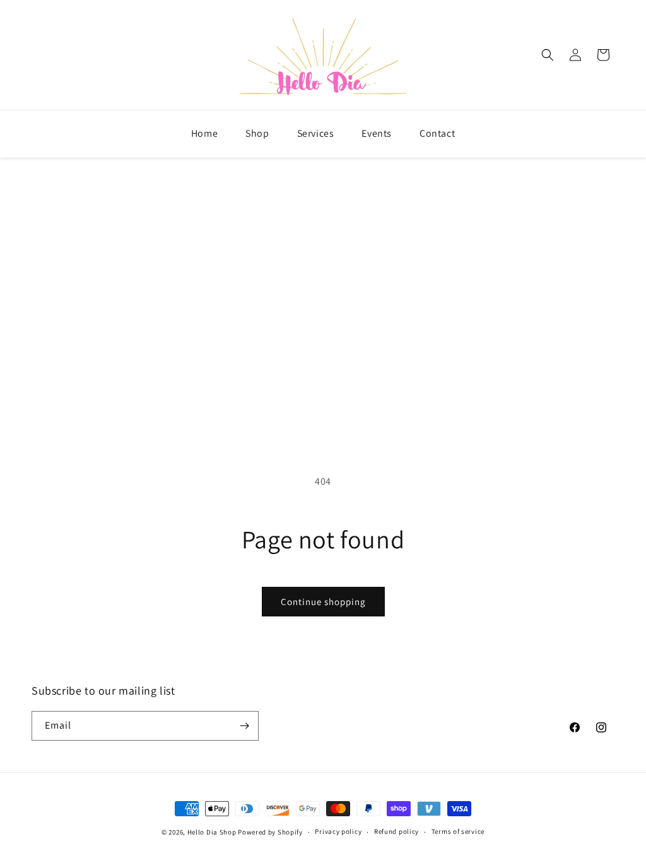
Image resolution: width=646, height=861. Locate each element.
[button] (547, 55)
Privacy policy (338, 831)
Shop (257, 133)
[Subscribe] (244, 726)
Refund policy (396, 831)
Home (204, 133)
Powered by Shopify (270, 832)
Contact (437, 133)
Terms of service (458, 831)
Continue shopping (323, 602)
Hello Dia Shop (212, 832)
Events (376, 133)
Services (315, 133)
